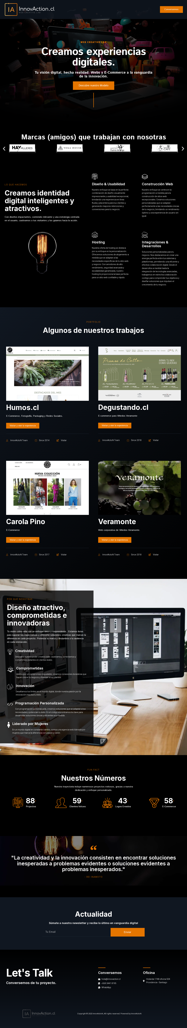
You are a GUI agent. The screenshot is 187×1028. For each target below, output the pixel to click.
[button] (93, 85)
